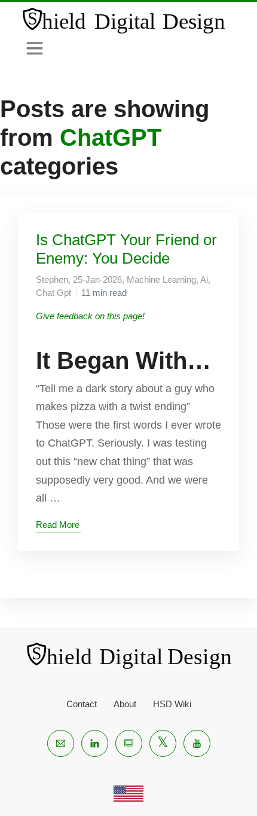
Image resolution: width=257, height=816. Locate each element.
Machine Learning (161, 279)
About (125, 704)
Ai (204, 279)
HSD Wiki (172, 704)
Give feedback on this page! (90, 316)
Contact (81, 704)
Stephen (52, 279)
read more (57, 524)
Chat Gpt (53, 293)
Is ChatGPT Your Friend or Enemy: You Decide (126, 249)
